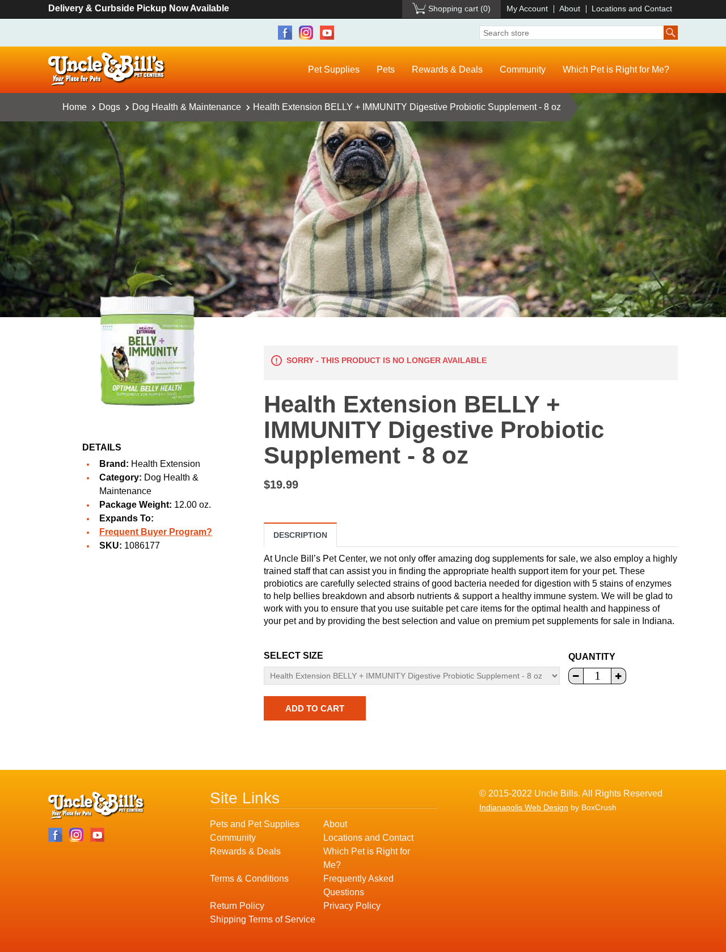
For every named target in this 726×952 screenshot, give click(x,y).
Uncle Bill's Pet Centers (107, 69)
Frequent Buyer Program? (155, 532)
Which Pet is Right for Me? (616, 69)
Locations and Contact (632, 8)
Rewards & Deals (447, 69)
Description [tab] (300, 535)
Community (523, 69)
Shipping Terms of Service (262, 919)
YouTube (327, 33)
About (569, 8)
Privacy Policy (352, 906)
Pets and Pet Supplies (254, 824)
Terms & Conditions (249, 878)
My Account (527, 8)
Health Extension (165, 464)
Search (671, 33)
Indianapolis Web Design (523, 807)
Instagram (306, 33)
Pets (386, 69)
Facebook (285, 33)
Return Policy (237, 906)
